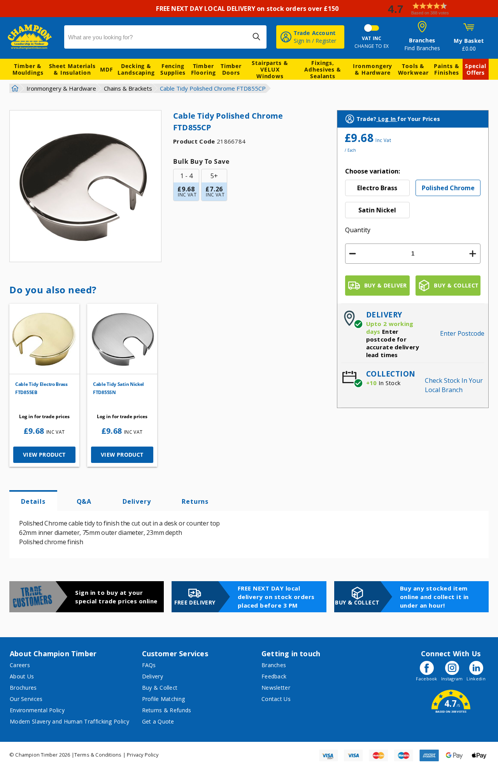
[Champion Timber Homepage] (32, 37)
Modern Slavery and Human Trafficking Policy (69, 721)
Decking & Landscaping (136, 69)
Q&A (84, 501)
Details (33, 501)
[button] (439, 9)
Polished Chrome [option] (448, 188)
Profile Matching (163, 699)
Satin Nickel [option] (377, 210)
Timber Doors (231, 69)
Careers (20, 665)
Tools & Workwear (413, 69)
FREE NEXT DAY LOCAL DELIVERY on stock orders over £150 (249, 8)
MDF (106, 69)
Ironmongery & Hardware (372, 69)
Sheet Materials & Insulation (72, 69)
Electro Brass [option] (377, 188)
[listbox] (413, 199)
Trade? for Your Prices (398, 119)
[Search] (256, 36)
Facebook (426, 679)
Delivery (137, 501)
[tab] (33, 500)
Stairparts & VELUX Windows (270, 69)
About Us (22, 676)
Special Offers (475, 69)
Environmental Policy (37, 710)
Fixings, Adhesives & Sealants (322, 69)
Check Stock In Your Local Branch (454, 385)
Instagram (452, 679)
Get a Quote (158, 721)
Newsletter (275, 687)
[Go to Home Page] (14, 88)
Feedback (273, 676)
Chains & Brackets (128, 88)
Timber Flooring (203, 69)
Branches (273, 665)
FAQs (149, 665)
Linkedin (475, 679)
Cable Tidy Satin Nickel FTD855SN (118, 388)
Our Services (26, 699)
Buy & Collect (160, 687)
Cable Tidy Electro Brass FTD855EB (41, 388)
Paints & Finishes (446, 69)
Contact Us (276, 699)
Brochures (23, 687)
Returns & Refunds (166, 710)
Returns (195, 501)
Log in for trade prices (44, 416)
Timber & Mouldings (28, 69)
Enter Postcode (462, 333)
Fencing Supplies (173, 69)
